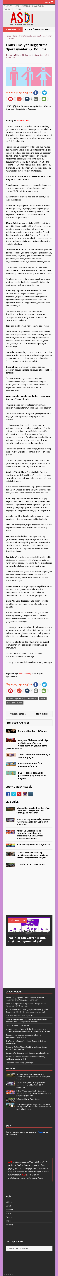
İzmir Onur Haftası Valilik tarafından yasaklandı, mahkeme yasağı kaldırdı (25, 1058)
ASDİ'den (9, 1202)
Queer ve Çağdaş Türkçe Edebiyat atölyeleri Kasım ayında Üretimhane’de (26, 1048)
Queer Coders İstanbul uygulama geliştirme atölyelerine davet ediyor (23, 1036)
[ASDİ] (29, 19)
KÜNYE (16, 6)
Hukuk (8, 1213)
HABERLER (10, 1068)
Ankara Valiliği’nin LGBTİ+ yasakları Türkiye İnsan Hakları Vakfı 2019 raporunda (33, 821)
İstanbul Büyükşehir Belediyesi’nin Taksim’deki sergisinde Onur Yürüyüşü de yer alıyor (33, 810)
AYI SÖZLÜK (25, 6)
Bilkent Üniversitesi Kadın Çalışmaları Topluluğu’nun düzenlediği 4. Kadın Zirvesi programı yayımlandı (29, 834)
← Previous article (16, 713)
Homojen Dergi (25, 673)
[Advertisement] (26, 894)
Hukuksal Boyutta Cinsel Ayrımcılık (33, 844)
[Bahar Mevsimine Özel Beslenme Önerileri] (11, 764)
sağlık (42, 698)
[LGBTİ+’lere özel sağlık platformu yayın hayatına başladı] (11, 773)
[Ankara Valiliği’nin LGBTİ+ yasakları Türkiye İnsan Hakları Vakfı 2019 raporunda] (10, 820)
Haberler (9, 1209)
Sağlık (42, 55)
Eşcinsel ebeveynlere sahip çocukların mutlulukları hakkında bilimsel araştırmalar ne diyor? (32, 855)
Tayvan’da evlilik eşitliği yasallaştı (19, 1062)
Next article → (43, 713)
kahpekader (32, 698)
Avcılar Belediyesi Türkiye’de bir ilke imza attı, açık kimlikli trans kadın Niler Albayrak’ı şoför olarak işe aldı (28, 1030)
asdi (30, 55)
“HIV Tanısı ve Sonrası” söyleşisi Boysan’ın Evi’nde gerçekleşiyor (26, 1042)
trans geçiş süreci (14, 702)
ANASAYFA (8, 6)
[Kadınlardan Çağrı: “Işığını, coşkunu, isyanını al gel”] (29, 933)
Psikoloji (9, 1217)
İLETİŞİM (18, 9)
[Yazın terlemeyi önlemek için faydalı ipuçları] (11, 755)
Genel (37, 55)
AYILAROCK (8, 9)
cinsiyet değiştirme (15, 698)
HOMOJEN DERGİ (38, 6)
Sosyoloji (9, 1224)
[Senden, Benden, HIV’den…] (11, 731)
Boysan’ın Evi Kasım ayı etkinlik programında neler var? (28, 1053)
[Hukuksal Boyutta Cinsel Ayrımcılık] (10, 846)
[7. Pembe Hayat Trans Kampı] (10, 865)
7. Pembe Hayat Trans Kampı (30, 864)
